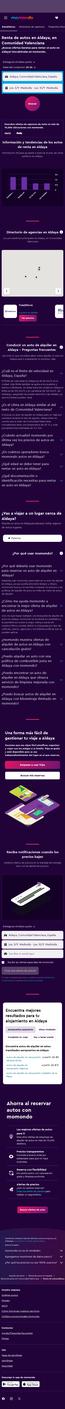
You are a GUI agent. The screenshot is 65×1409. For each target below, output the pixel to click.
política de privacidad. (32, 980)
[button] (5, 17)
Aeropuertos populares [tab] (20, 1029)
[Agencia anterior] (7, 291)
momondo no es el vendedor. (23, 1250)
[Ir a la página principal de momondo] (22, 17)
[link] (28, 318)
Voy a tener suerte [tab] (44, 1037)
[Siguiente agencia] (58, 291)
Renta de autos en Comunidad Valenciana (20, 1279)
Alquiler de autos (16, 1276)
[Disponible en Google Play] (11, 1384)
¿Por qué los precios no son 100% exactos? (31, 1262)
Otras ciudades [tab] (47, 1029)
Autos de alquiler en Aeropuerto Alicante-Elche (23, 1059)
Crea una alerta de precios (31, 1191)
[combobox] (19, 62)
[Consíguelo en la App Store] (31, 1384)
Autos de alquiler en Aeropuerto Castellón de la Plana (31, 1075)
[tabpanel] (32, 189)
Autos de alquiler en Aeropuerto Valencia (17, 1067)
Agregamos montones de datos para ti (28, 1256)
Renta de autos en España (40, 1276)
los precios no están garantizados (29, 1241)
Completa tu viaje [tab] (18, 1037)
